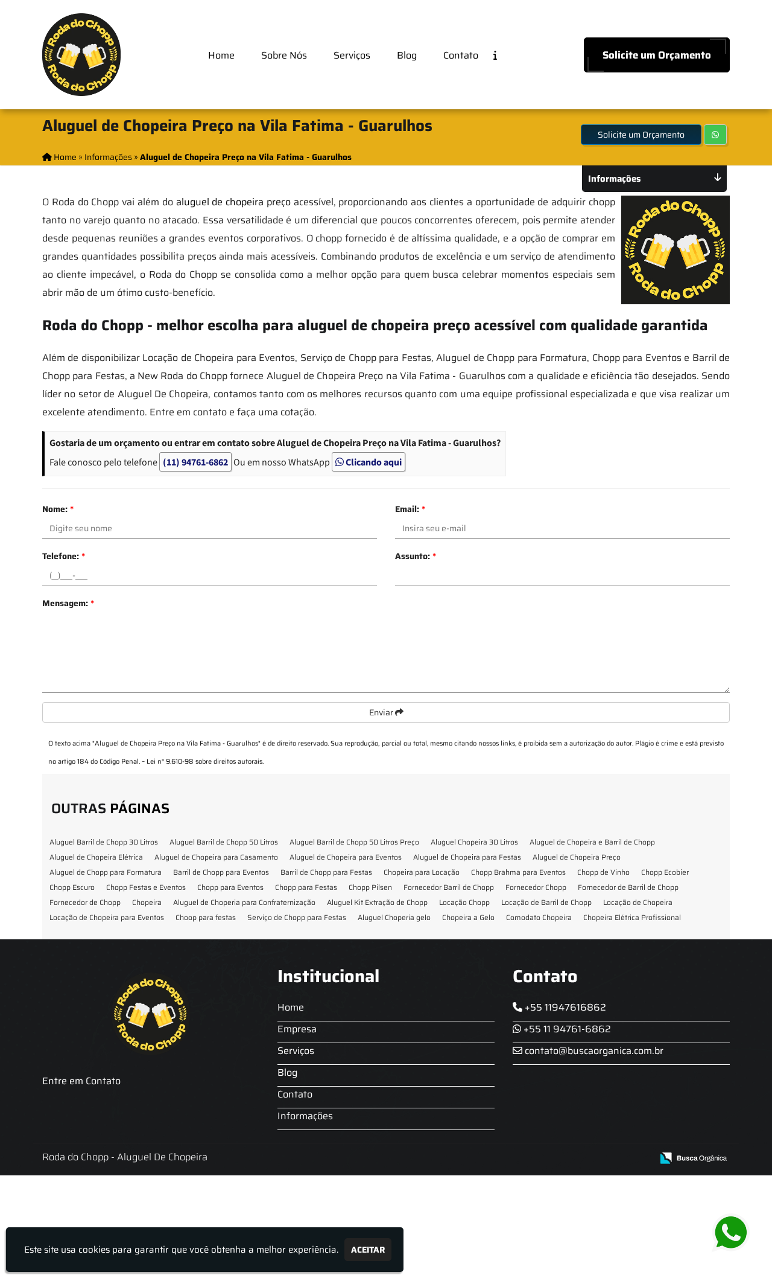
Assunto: (415, 556)
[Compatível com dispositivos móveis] (637, 1159)
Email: (410, 509)
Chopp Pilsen (370, 887)
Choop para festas (206, 917)
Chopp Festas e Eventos (146, 887)
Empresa (297, 1029)
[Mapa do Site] (522, 1158)
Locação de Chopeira (637, 902)
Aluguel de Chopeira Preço (577, 857)
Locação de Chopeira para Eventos (106, 917)
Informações (305, 1115)
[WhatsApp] (739, 1233)
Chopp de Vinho (603, 872)
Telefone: (63, 556)
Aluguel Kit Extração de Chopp (377, 902)
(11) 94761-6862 (195, 462)
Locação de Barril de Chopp (546, 902)
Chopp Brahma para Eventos (518, 872)
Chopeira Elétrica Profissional (632, 917)
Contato (460, 55)
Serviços (352, 55)
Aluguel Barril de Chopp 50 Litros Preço (354, 842)
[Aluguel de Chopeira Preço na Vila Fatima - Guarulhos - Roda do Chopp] (81, 54)
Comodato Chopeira (539, 917)
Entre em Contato (81, 1080)
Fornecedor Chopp (535, 887)
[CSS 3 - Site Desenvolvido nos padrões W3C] (596, 1159)
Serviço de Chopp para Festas (296, 917)
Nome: (58, 509)
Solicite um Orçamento (657, 55)
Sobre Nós (284, 55)
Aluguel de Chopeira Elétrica (96, 857)
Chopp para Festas (306, 887)
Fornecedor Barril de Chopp (448, 887)
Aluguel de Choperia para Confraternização (244, 902)
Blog (407, 55)
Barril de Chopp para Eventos (221, 872)
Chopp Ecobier (665, 872)
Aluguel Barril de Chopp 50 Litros (223, 842)
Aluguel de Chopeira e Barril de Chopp (592, 842)
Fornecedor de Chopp (85, 902)
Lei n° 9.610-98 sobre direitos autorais (204, 761)
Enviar (382, 712)
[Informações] (505, 54)
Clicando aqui (373, 462)
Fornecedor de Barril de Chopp (628, 887)
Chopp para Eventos (230, 887)
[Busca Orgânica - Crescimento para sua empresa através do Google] (693, 1157)
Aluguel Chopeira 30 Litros (474, 842)
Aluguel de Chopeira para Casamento (216, 857)
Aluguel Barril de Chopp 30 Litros (103, 842)
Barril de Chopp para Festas (326, 872)
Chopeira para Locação (422, 872)
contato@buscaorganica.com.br (592, 1050)
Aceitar (368, 1249)
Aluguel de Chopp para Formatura (105, 872)
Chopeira (147, 902)
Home (221, 55)
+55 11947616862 (564, 1007)
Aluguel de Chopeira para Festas (467, 857)
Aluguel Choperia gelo (394, 917)
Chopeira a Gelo (468, 917)
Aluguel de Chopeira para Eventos (346, 857)
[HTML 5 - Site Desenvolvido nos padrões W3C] (554, 1159)
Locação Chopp (464, 902)
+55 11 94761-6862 (566, 1029)
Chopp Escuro (72, 887)
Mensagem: (68, 603)
